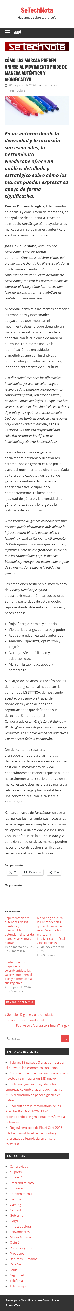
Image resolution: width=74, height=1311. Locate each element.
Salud (14, 1270)
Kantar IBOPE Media (19, 1002)
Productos (17, 1253)
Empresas (50, 85)
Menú (17, 32)
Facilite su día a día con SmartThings (41, 1025)
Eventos (15, 1199)
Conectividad (19, 1166)
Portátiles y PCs (21, 1248)
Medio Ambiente (22, 1237)
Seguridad (17, 1275)
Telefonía (16, 1280)
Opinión (15, 1242)
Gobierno (16, 1215)
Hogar (14, 1221)
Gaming (15, 1204)
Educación (17, 1177)
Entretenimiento (21, 1194)
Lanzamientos (20, 1232)
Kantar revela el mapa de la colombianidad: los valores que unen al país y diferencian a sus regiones (18, 972)
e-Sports (16, 1172)
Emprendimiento (22, 1183)
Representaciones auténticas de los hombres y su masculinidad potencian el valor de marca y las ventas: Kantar (19, 930)
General (15, 1210)
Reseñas (15, 1264)
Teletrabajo (18, 1286)
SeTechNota (37, 10)
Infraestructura (15, 90)
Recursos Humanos (23, 1259)
